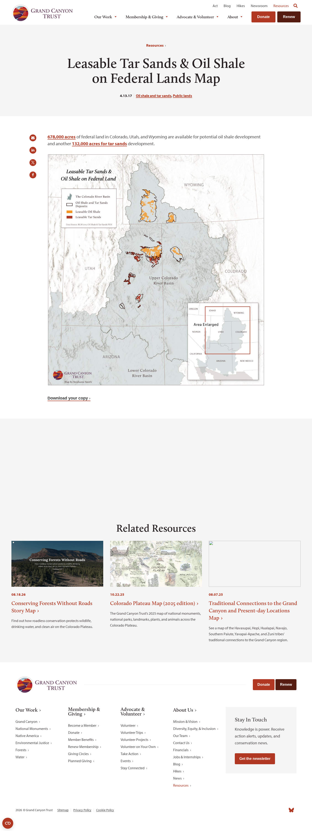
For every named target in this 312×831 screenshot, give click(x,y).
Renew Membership (83, 746)
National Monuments (32, 728)
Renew (289, 17)
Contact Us (181, 742)
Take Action (129, 753)
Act (215, 5)
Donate (263, 17)
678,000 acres (62, 136)
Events (126, 761)
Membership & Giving (144, 16)
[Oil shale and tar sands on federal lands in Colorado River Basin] (156, 384)
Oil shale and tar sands (153, 95)
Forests (21, 750)
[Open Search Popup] (296, 6)
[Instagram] (251, 810)
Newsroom (259, 5)
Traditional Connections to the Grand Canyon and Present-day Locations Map (253, 610)
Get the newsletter (254, 759)
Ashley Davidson (216, 478)
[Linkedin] (261, 810)
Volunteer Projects (134, 739)
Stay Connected (133, 768)
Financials (180, 750)
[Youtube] (271, 810)
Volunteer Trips (132, 732)
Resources (281, 5)
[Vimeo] (281, 810)
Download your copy (68, 398)
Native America (27, 735)
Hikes (241, 5)
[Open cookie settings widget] (7, 823)
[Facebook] (241, 810)
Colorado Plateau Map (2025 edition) (152, 603)
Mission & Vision (185, 721)
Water (20, 757)
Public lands (182, 95)
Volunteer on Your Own (138, 746)
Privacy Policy (82, 810)
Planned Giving (80, 761)
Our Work (103, 16)
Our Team (180, 735)
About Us (183, 710)
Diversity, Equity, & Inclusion (194, 728)
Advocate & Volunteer (195, 16)
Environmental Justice (32, 742)
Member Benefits (81, 739)
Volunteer (128, 725)
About (232, 16)
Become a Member (82, 725)
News (177, 778)
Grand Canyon (26, 721)
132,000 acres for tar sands (99, 143)
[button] (34, 139)
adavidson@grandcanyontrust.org (70, 485)
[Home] (42, 13)
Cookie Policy (105, 810)
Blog (227, 5)
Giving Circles (78, 753)
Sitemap (63, 810)
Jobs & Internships (187, 757)
